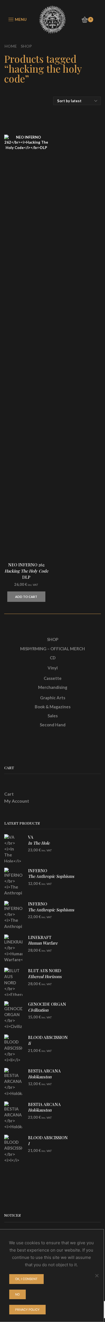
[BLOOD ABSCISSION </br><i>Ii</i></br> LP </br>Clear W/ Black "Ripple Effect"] (13, 1048)
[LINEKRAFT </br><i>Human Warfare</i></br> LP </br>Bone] (13, 948)
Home (10, 46)
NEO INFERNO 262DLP (26, 571)
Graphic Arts (52, 697)
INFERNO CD (51, 876)
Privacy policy (27, 1310)
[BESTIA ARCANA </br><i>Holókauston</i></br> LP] (13, 1115)
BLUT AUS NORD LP (45, 976)
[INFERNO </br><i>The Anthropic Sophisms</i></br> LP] (13, 915)
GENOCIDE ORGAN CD (47, 1009)
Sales (53, 715)
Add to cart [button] (26, 596)
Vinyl (53, 667)
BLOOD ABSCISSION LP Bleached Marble (48, 1146)
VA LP (39, 842)
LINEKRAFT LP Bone (42, 946)
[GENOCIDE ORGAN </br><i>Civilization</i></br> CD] (13, 1015)
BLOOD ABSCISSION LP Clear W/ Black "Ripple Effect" (56, 1046)
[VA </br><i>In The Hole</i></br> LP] (13, 848)
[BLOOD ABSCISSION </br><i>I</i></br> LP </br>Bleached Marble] (13, 1149)
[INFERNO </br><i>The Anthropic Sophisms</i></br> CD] (13, 882)
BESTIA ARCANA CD (44, 1076)
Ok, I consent (26, 1279)
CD (52, 657)
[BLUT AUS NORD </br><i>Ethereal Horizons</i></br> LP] (13, 982)
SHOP (52, 639)
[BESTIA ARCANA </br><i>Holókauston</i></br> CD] (13, 1082)
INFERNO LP (51, 909)
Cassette (53, 678)
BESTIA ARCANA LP (44, 1110)
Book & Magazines (53, 706)
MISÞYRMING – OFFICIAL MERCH (52, 648)
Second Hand (53, 724)
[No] (96, 1275)
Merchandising (52, 687)
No (17, 1294)
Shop (26, 46)
